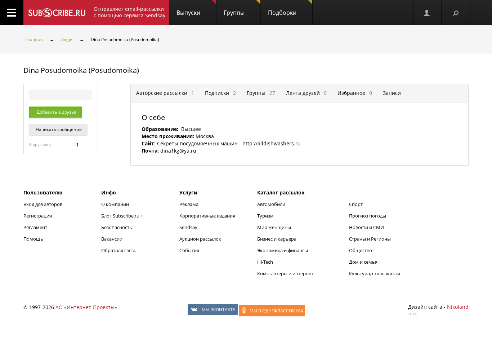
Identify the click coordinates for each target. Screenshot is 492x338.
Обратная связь (119, 250)
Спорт (356, 204)
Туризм (265, 215)
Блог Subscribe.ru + (122, 215)
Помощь (33, 239)
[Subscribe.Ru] (56, 12)
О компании (115, 204)
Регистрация (37, 215)
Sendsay (188, 227)
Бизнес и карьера (276, 239)
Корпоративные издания (207, 215)
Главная (34, 39)
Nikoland (458, 306)
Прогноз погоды (367, 215)
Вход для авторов (42, 204)
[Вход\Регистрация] (427, 12)
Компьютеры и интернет (285, 273)
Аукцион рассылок (200, 239)
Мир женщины (274, 227)
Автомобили (271, 204)
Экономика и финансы (282, 250)
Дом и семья (363, 262)
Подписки (220, 92)
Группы (234, 13)
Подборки (282, 13)
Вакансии (111, 239)
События (189, 250)
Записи (392, 92)
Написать (58, 129)
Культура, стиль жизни (374, 273)
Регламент (35, 227)
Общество (360, 250)
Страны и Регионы (370, 239)
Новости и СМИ (366, 227)
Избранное (354, 92)
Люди (67, 39)
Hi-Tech (265, 262)
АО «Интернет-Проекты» (86, 307)
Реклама (188, 204)
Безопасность (116, 227)
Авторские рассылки (165, 92)
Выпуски (188, 13)
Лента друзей (306, 92)
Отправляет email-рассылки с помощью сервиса (129, 12)
